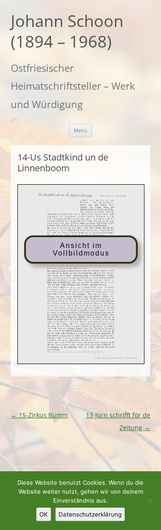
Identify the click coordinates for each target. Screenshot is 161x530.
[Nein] (149, 500)
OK (43, 514)
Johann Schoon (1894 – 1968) (67, 31)
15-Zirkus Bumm (39, 415)
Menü (80, 130)
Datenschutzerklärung (90, 514)
